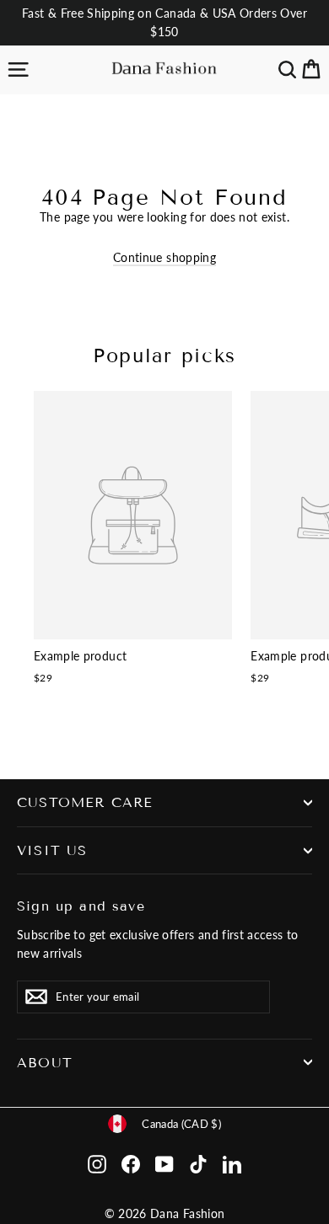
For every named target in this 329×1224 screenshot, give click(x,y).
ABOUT (45, 1063)
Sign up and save (81, 905)
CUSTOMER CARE (85, 802)
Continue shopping (164, 257)
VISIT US (52, 850)
